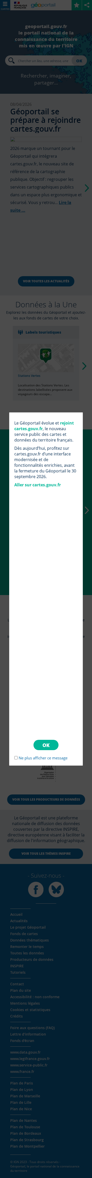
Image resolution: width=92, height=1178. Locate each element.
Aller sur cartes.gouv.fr (37, 485)
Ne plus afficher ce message (43, 757)
